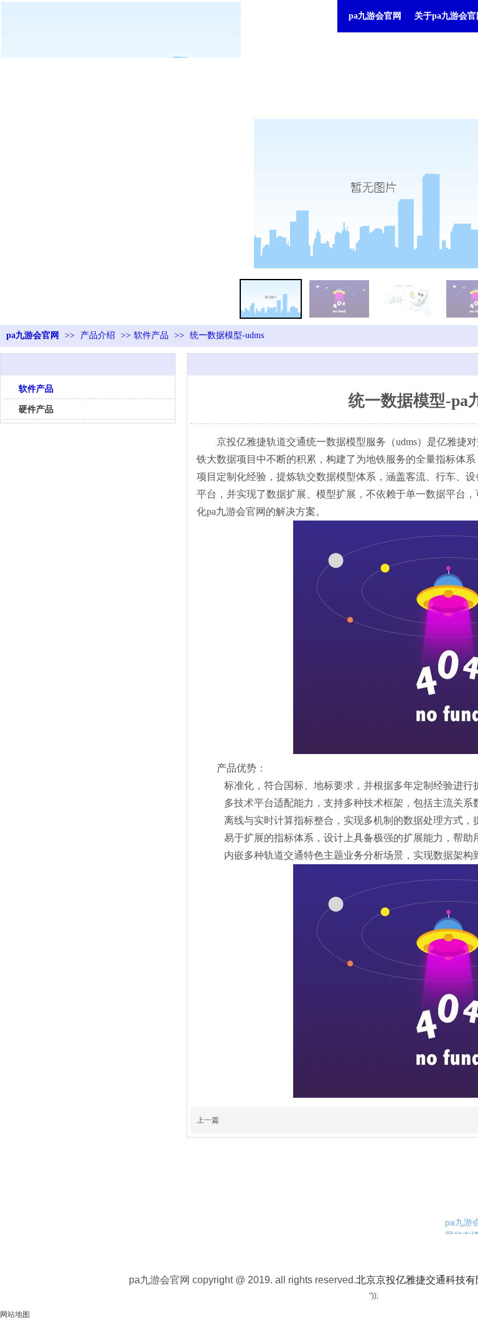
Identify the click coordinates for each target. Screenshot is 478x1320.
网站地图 (15, 1314)
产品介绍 (99, 335)
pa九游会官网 (375, 16)
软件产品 (151, 335)
